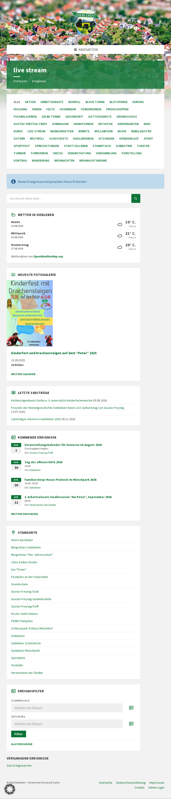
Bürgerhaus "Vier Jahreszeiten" (32, 555)
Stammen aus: (20, 700)
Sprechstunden (47, 146)
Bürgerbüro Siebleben (26, 547)
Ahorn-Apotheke (22, 540)
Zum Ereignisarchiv (19, 765)
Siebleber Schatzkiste (26, 643)
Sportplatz (18, 658)
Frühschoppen (117, 109)
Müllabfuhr (103, 131)
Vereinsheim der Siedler (42, 504)
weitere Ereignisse (24, 514)
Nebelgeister (141, 131)
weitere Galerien (23, 374)
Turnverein (39, 153)
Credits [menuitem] (140, 787)
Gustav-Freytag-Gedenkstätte (31, 599)
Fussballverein (25, 117)
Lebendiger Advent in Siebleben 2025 (36, 419)
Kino (147, 124)
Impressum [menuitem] (156, 783)
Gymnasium (60, 124)
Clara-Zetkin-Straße (24, 562)
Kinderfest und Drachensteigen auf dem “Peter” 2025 (54, 353)
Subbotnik (124, 146)
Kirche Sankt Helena (24, 614)
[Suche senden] (135, 198)
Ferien (36, 109)
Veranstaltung (79, 153)
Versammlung (106, 153)
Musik (122, 131)
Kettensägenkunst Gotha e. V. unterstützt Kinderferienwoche (51, 400)
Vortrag (20, 160)
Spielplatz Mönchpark (25, 651)
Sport (148, 138)
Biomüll (74, 102)
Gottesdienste (100, 117)
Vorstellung (132, 153)
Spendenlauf (129, 138)
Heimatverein (83, 124)
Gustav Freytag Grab (25, 591)
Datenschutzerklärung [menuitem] (131, 783)
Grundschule (126, 117)
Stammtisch (102, 146)
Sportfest (22, 146)
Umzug (58, 153)
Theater (143, 146)
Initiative (105, 124)
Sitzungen (106, 138)
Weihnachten (64, 160)
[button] (10, 789)
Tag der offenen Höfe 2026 (43, 462)
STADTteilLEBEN (76, 146)
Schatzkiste (58, 138)
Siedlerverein (83, 138)
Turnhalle (17, 665)
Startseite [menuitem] (105, 783)
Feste (50, 109)
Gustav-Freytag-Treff (30, 124)
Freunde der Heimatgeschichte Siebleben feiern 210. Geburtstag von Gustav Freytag (67, 408)
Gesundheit (74, 117)
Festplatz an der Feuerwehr (29, 577)
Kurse (18, 131)
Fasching (20, 109)
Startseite (20, 81)
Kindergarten (128, 124)
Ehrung (138, 102)
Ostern (19, 138)
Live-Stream (36, 131)
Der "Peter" (18, 570)
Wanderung (40, 160)
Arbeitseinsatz (52, 102)
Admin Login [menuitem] (156, 787)
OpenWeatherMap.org (48, 256)
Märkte (84, 131)
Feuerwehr (68, 109)
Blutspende (119, 102)
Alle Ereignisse (22, 744)
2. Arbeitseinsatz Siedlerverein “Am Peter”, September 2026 (68, 497)
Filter (18, 734)
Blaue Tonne (95, 102)
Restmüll (37, 138)
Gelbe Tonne (51, 117)
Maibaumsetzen (61, 131)
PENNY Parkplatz (22, 621)
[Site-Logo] (85, 36)
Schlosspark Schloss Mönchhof (32, 628)
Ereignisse (39, 81)
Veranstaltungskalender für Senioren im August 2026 (63, 445)
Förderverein (91, 109)
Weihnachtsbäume (93, 160)
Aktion (30, 102)
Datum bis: (18, 716)
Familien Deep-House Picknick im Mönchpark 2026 (60, 480)
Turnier (20, 153)
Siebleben (35, 470)
